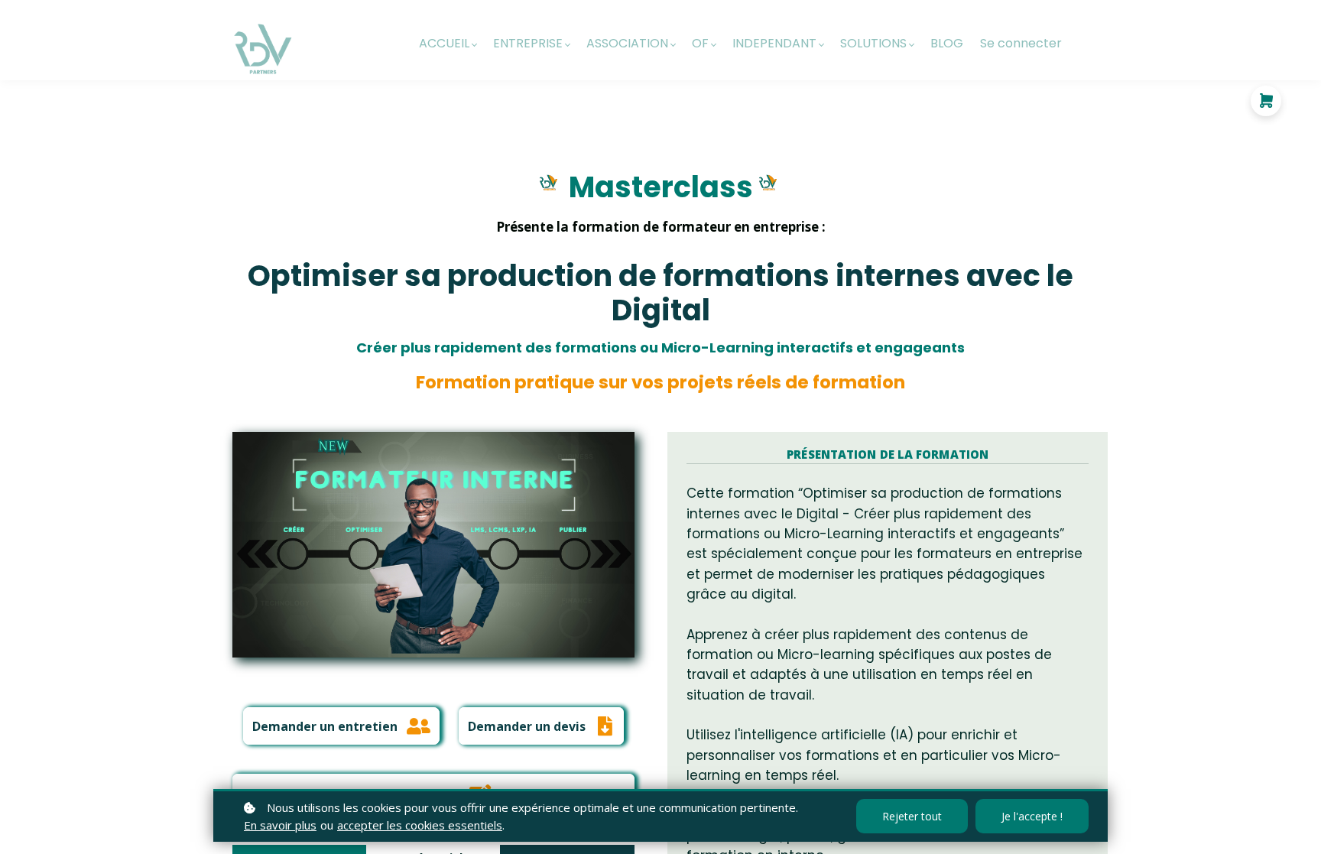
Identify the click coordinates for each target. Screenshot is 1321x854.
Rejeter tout (912, 816)
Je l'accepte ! (1032, 816)
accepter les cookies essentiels (419, 825)
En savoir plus (280, 825)
